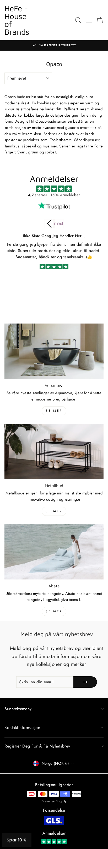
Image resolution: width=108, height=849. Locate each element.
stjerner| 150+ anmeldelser (54, 195)
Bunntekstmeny (18, 709)
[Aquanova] (54, 351)
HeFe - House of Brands (16, 20)
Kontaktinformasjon (22, 728)
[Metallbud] (54, 451)
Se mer (54, 410)
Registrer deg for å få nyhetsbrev (37, 746)
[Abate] (54, 552)
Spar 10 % (17, 840)
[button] (58, 223)
